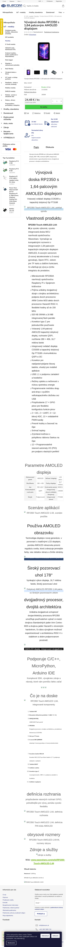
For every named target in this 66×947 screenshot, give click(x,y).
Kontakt (5, 903)
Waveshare (32, 35)
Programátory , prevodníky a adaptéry (12, 104)
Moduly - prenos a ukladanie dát (11, 95)
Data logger (9, 60)
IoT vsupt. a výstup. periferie (11, 78)
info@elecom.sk (44, 925)
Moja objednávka (8, 916)
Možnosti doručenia (30, 92)
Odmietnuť (45, 936)
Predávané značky (8, 900)
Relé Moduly (9, 69)
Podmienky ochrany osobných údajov (14, 913)
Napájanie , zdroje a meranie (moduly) (11, 83)
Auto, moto (8, 123)
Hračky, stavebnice (11, 109)
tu (23, 938)
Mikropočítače (9, 22)
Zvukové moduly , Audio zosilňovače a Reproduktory (11, 54)
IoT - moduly (9, 26)
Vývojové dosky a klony (10, 73)
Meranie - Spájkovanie (8, 132)
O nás (4, 1)
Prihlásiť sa (41, 914)
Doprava (12, 1)
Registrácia (59, 1)
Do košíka (43, 107)
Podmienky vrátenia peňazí (11, 908)
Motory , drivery (10, 100)
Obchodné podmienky (9, 910)
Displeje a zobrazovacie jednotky (12, 64)
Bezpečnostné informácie (10, 905)
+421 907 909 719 (45, 929)
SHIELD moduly (10, 91)
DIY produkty (9, 37)
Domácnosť (8, 113)
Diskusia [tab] (50, 147)
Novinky (7, 41)
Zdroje (6, 127)
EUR (40, 1)
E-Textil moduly (10, 44)
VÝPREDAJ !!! (9, 137)
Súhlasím (55, 936)
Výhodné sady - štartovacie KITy (10, 48)
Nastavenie (11, 943)
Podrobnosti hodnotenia (51, 32)
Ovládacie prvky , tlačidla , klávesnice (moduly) (11, 32)
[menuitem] (8, 12)
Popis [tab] (36, 147)
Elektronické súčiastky (9, 118)
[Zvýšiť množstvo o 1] (61, 101)
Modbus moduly (10, 88)
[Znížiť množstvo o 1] (52, 101)
